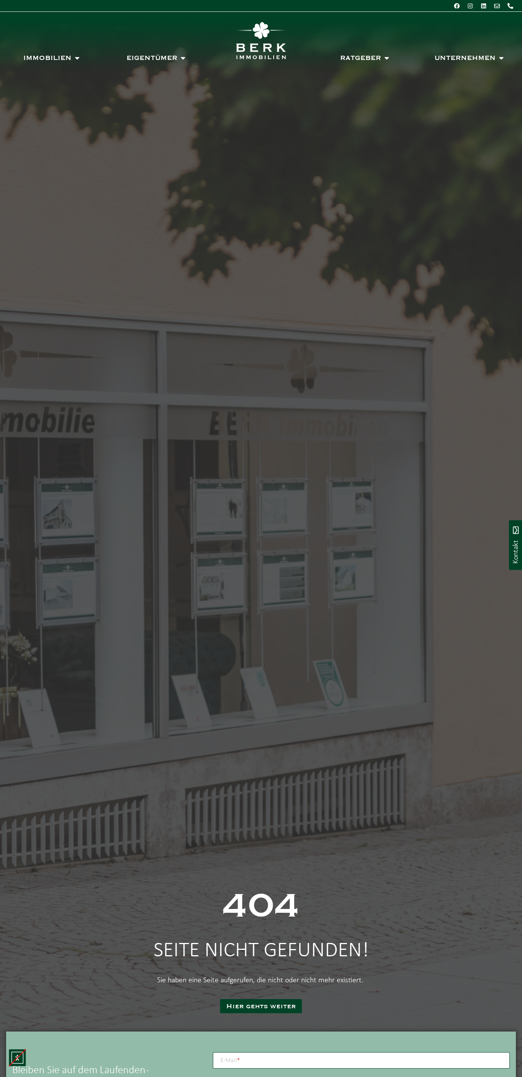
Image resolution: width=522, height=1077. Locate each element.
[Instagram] (470, 5)
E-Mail (230, 1061)
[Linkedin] (483, 5)
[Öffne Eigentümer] (183, 58)
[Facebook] (456, 5)
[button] (17, 1057)
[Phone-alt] (510, 5)
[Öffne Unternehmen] (501, 58)
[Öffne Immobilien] (77, 58)
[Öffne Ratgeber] (387, 58)
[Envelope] (497, 5)
